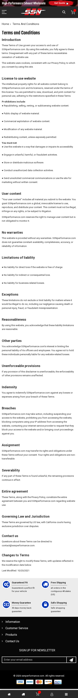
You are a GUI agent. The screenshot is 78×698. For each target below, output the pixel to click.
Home (5, 24)
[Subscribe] (71, 660)
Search (64, 12)
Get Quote (59, 3)
